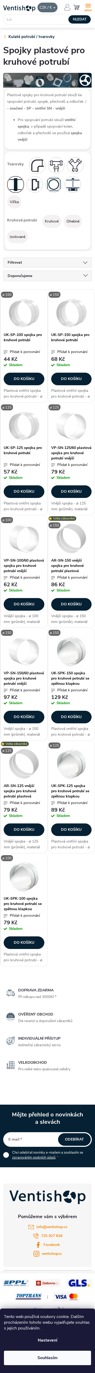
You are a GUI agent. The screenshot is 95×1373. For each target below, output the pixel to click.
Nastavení (47, 1340)
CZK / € (46, 7)
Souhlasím (47, 1358)
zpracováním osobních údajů (33, 1157)
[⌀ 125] (24, 426)
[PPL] (16, 1282)
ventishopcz (52, 1253)
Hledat (80, 19)
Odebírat (74, 1139)
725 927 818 (51, 1235)
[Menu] (88, 7)
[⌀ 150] (71, 313)
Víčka (14, 201)
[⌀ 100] (24, 313)
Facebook (52, 1244)
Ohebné (72, 221)
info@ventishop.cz (51, 1226)
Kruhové (52, 221)
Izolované (17, 236)
